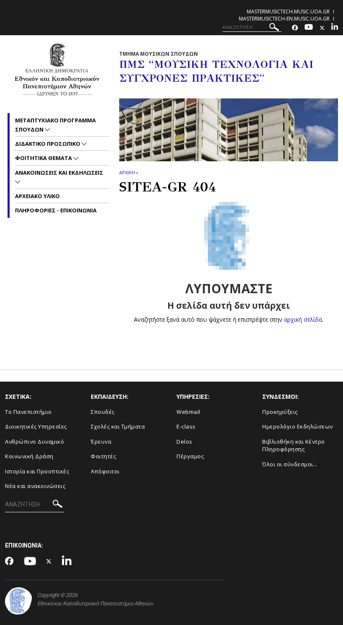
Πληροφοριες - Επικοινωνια (56, 210)
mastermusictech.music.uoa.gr (288, 11)
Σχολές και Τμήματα (118, 426)
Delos (184, 441)
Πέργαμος (190, 456)
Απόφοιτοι (105, 471)
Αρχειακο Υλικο (37, 196)
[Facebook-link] (295, 27)
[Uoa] (18, 601)
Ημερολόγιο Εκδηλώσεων (297, 426)
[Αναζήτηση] (274, 28)
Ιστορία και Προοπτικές (37, 471)
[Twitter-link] (322, 27)
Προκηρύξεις (280, 412)
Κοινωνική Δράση (29, 456)
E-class (186, 426)
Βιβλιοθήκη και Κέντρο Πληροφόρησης (293, 445)
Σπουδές (103, 412)
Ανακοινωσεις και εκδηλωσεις (59, 172)
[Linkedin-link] (334, 27)
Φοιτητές (103, 456)
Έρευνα (101, 441)
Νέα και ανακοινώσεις (35, 486)
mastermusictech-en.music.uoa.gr (284, 18)
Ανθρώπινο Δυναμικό (34, 441)
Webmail (188, 412)
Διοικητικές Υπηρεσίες (36, 426)
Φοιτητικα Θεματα (44, 158)
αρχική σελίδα (303, 319)
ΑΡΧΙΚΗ (127, 172)
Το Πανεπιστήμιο (28, 412)
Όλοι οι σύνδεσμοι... (289, 464)
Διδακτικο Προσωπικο (48, 143)
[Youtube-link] (309, 27)
